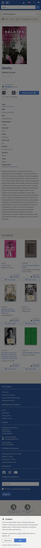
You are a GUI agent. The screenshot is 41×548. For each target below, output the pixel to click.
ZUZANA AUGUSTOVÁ (7, 361)
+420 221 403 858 (10, 437)
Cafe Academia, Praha (9, 462)
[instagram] (10, 472)
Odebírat (6, 494)
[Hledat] (37, 7)
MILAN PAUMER (26, 271)
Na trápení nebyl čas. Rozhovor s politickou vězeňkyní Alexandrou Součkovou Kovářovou (9, 355)
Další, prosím (26, 309)
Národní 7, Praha (7, 456)
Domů (6, 19)
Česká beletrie (26, 19)
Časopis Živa (6, 415)
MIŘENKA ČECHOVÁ (8, 72)
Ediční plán (5, 413)
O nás (4, 410)
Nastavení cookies (8, 400)
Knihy (11, 19)
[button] (29, 3)
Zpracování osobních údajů (11, 398)
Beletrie (17, 19)
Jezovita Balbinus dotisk (30, 353)
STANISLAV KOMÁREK (28, 355)
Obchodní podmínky (8, 395)
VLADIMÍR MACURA (7, 315)
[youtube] (16, 472)
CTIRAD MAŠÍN (26, 269)
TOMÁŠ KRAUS (26, 311)
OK (20, 540)
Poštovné (5, 392)
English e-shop (7, 418)
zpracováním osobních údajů (21, 489)
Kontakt (5, 422)
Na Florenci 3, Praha (8, 459)
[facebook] (4, 472)
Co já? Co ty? (5, 265)
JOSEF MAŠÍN (35, 269)
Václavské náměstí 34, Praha (11, 454)
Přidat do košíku (28, 93)
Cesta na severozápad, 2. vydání (31, 266)
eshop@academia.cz (11, 439)
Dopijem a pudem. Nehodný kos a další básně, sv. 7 (8, 311)
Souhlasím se (17, 489)
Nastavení (8, 540)
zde (20, 545)
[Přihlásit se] (24, 3)
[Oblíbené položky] (34, 2)
